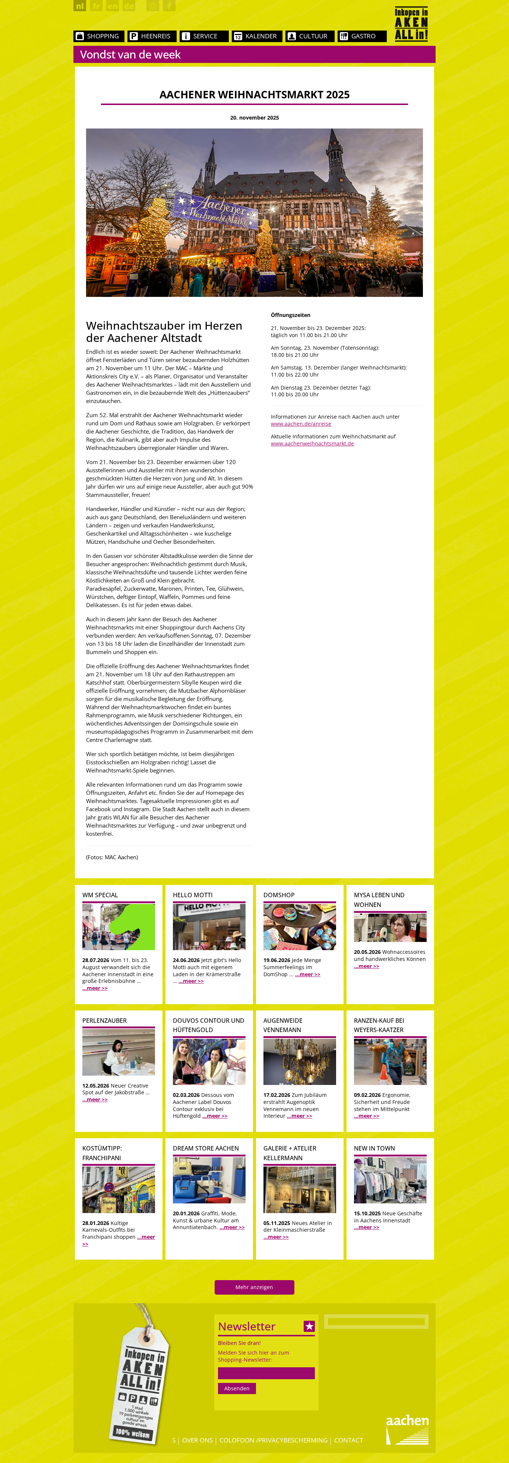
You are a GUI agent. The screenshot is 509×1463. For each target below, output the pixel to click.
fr (96, 6)
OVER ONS (197, 1440)
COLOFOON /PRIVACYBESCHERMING (273, 1440)
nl (80, 6)
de (129, 6)
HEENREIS (155, 36)
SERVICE (205, 36)
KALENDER (261, 36)
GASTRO (363, 36)
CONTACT (348, 1440)
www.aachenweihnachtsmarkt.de (312, 443)
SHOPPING (103, 36)
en (113, 6)
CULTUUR (313, 36)
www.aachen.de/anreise (301, 423)
